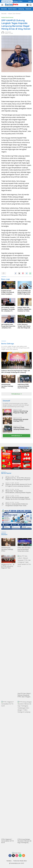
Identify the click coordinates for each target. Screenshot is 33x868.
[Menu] (2, 4)
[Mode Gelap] (27, 4)
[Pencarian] (31, 4)
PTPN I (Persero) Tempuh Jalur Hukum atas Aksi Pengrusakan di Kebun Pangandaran (25, 326)
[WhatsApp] (20, 855)
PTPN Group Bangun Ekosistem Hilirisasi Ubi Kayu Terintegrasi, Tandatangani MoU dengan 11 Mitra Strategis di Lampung (24, 840)
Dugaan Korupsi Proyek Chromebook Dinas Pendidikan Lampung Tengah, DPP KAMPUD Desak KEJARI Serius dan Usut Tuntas (8, 292)
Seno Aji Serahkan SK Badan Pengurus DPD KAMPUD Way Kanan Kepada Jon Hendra (24, 292)
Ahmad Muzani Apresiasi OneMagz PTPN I (7, 386)
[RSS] (23, 855)
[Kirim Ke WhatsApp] (30, 273)
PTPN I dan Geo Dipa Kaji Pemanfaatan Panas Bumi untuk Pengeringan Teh (24, 549)
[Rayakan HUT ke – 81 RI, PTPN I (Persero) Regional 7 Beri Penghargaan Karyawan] (8, 559)
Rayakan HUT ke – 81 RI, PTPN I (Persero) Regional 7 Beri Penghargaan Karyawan (18, 478)
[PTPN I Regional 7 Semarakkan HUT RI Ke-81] (8, 769)
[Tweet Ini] (19, 273)
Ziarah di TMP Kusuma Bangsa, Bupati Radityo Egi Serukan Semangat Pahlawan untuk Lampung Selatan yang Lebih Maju (18, 498)
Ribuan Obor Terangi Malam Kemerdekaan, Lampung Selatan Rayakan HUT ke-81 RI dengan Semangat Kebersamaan (18, 491)
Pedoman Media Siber (20, 861)
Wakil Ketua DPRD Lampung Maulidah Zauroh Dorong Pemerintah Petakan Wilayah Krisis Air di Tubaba (24, 386)
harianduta (8, 32)
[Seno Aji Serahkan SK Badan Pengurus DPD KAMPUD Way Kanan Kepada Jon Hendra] (25, 285)
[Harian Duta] (11, 4)
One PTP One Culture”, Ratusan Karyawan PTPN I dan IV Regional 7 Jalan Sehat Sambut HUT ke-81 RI (24, 695)
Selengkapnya (15, 394)
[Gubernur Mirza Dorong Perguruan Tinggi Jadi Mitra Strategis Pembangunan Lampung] (16, 360)
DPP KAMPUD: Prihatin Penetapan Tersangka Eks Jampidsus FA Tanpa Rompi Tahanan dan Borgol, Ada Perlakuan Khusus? (8, 309)
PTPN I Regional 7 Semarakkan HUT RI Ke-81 (7, 840)
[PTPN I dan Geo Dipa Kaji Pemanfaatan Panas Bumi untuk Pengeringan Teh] (25, 542)
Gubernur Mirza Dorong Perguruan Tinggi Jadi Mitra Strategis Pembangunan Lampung (15, 371)
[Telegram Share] (26, 273)
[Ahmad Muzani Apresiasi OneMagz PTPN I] (8, 379)
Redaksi (9, 861)
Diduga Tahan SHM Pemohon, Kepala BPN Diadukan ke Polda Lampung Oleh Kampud (24, 309)
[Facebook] (10, 855)
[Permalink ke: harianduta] (2, 32)
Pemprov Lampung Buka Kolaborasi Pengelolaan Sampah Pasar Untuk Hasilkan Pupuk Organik (17, 504)
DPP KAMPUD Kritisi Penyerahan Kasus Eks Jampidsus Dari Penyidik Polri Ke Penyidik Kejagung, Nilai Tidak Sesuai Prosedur (8, 326)
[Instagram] (16, 855)
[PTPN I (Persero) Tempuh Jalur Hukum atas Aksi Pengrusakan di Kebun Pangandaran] (25, 319)
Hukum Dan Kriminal (7, 17)
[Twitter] (13, 855)
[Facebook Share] (15, 273)
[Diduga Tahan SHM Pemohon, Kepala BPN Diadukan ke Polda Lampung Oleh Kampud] (25, 302)
